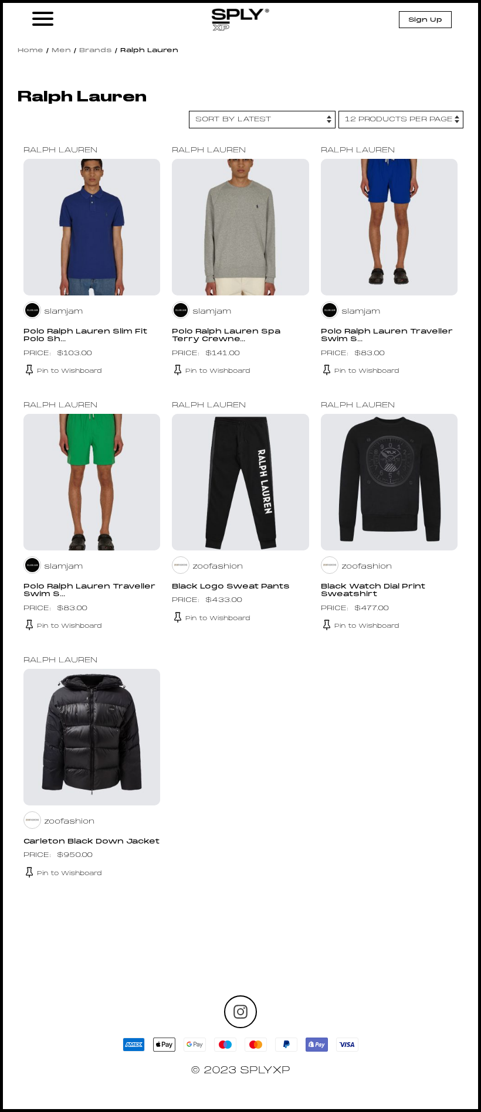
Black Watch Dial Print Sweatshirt (373, 590)
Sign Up (425, 19)
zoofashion (217, 566)
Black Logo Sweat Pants (231, 586)
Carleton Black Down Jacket (91, 841)
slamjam (63, 311)
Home (30, 50)
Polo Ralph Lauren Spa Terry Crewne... (226, 335)
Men (61, 50)
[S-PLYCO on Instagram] (240, 1011)
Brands (95, 50)
